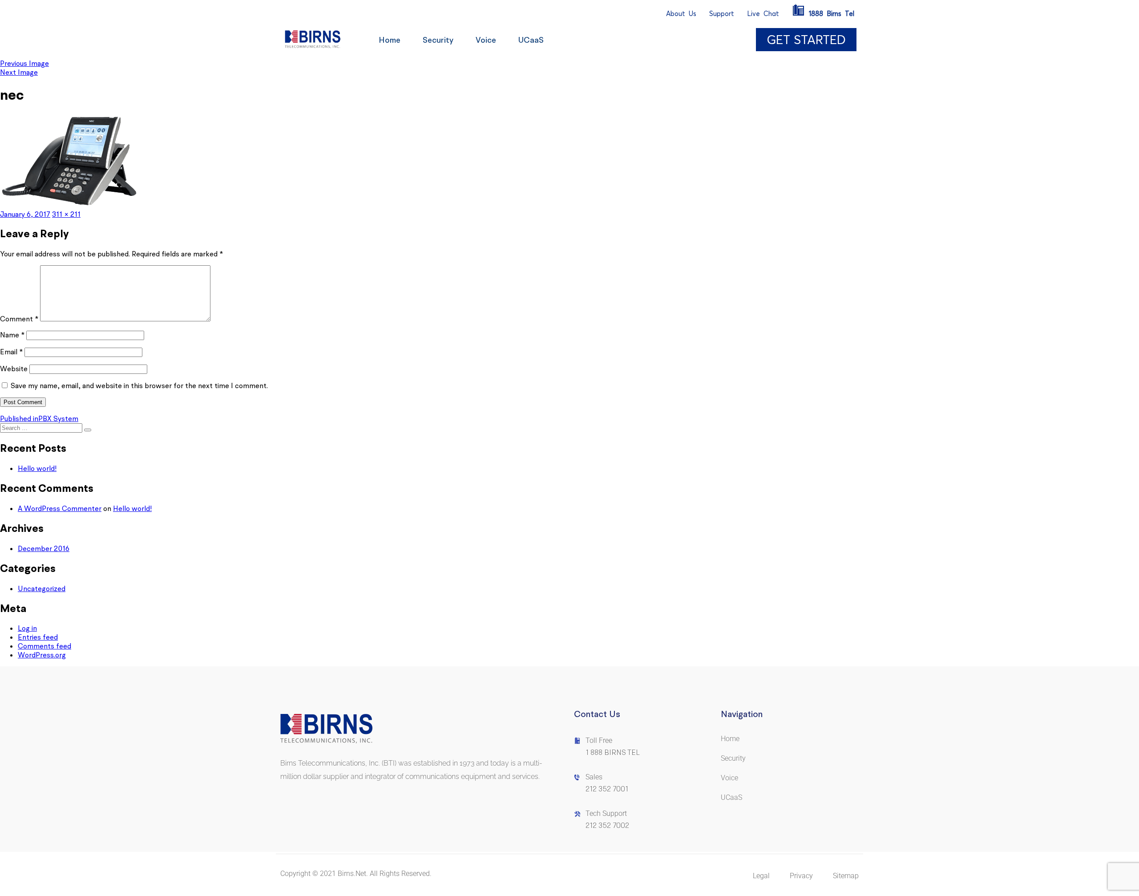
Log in (27, 628)
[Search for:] (42, 427)
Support (721, 13)
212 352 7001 (607, 789)
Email (11, 351)
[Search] (87, 430)
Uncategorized (41, 588)
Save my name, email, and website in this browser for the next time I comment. (139, 385)
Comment (19, 318)
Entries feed (38, 636)
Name (12, 334)
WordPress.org (42, 654)
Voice (486, 40)
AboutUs (681, 13)
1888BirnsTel (831, 13)
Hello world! (37, 468)
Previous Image (24, 63)
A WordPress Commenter (59, 508)
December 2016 (43, 548)
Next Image (19, 72)
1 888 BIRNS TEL (613, 752)
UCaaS (531, 40)
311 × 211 (66, 214)
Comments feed (44, 645)
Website (14, 368)
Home (389, 40)
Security (438, 40)
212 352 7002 (607, 825)
